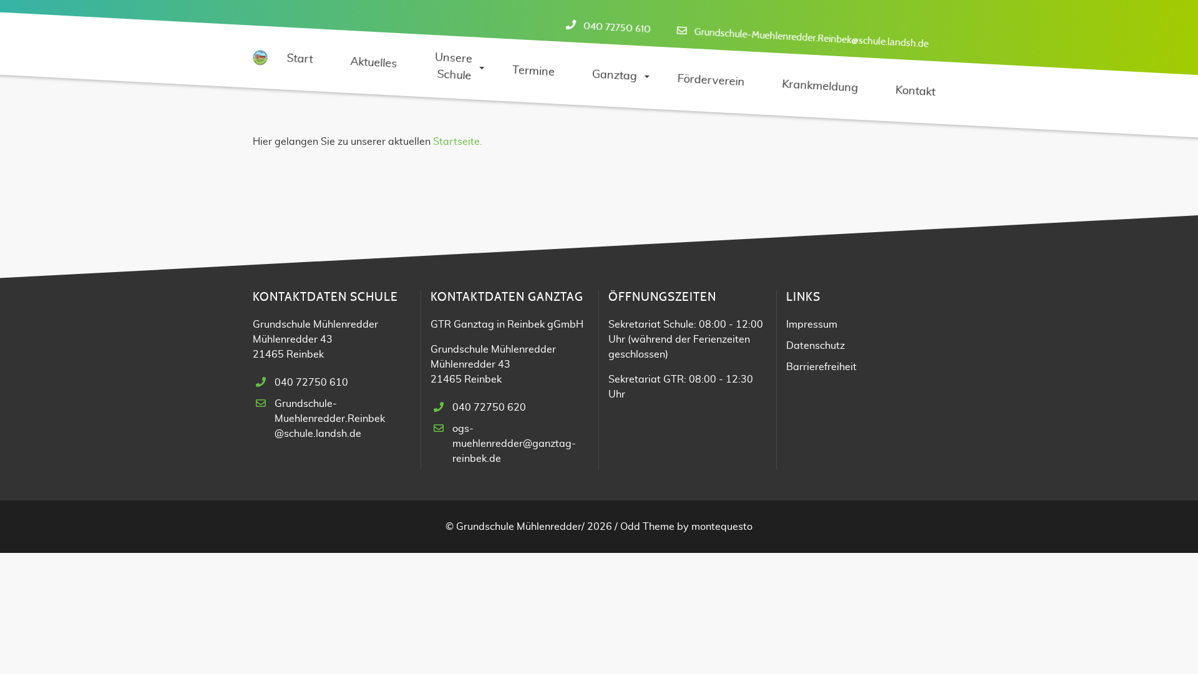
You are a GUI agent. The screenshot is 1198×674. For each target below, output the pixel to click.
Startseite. (457, 142)
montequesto (721, 527)
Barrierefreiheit (821, 367)
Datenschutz (815, 346)
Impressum (811, 325)
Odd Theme (647, 527)
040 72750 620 (489, 408)
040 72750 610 (617, 28)
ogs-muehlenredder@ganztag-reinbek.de (514, 444)
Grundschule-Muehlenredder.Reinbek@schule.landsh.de (811, 38)
